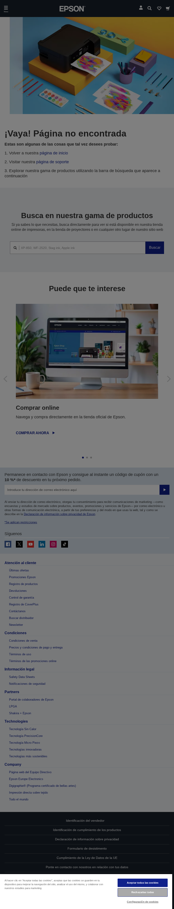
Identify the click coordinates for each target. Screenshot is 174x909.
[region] (86, 891)
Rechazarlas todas (142, 892)
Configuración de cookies (142, 901)
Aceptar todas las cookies (142, 882)
